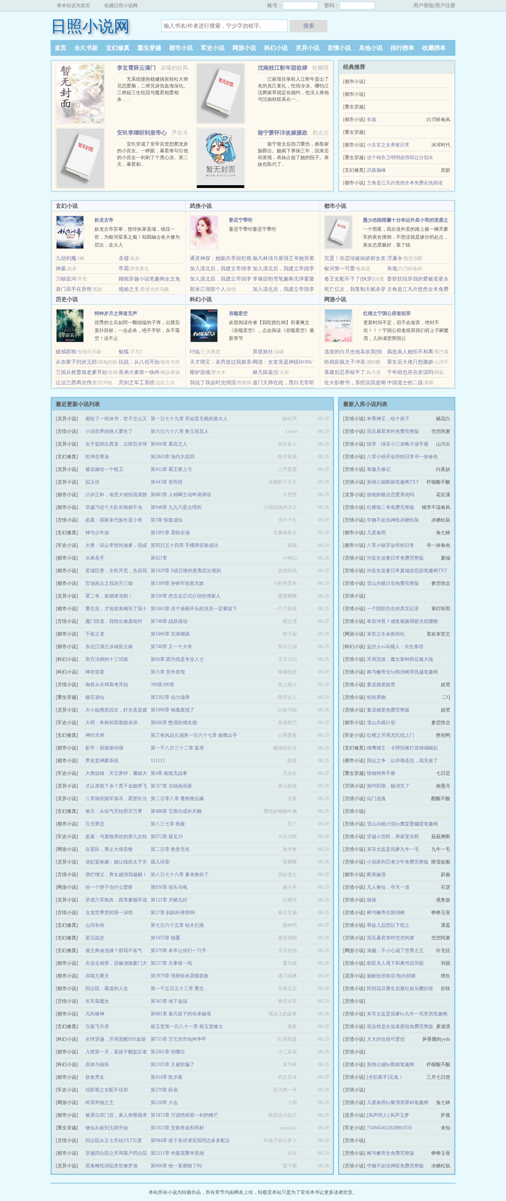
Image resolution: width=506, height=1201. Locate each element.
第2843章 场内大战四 (172, 456)
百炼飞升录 (97, 1026)
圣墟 (124, 258)
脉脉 (371, 900)
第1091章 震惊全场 (170, 532)
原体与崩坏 (97, 1064)
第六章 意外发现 (168, 672)
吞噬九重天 (97, 976)
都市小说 (181, 48)
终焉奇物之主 (99, 1102)
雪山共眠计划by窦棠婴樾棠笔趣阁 (402, 824)
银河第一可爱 (339, 268)
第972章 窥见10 (167, 836)
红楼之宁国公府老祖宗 (387, 313)
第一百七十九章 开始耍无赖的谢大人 (189, 418)
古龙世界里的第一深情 (109, 912)
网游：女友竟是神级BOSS (282, 362)
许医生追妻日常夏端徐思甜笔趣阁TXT (407, 570)
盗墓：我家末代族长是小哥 (113, 520)
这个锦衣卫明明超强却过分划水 (400, 157)
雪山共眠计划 (381, 722)
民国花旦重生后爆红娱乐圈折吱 (400, 988)
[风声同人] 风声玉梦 (388, 1115)
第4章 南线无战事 (169, 773)
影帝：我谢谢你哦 (104, 748)
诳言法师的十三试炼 (106, 659)
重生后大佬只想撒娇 (410, 362)
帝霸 (124, 268)
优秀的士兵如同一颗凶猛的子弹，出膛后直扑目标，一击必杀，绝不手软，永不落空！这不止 (137, 330)
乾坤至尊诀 (97, 456)
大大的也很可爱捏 (386, 1039)
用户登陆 (423, 5)
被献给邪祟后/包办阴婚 (391, 976)
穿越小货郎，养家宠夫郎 (393, 836)
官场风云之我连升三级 (109, 583)
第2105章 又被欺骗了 (172, 1064)
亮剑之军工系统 (137, 382)
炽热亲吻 (376, 697)
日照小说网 (90, 26)
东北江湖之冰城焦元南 (109, 646)
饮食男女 (94, 1077)
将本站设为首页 (73, 5)
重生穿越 (149, 48)
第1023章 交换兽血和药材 (177, 1128)
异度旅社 (263, 352)
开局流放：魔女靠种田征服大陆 (400, 659)
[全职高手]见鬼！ (385, 1077)
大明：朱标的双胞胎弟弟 (111, 722)
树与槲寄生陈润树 (386, 912)
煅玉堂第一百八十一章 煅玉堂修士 (187, 1026)
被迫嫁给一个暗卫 (104, 469)
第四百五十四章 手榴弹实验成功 (184, 545)
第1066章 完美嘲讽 (170, 634)
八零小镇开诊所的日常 (390, 545)
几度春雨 (376, 532)
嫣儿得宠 (160, 862)
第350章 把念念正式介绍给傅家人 (186, 596)
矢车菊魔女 (97, 1001)
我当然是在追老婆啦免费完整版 (400, 1026)
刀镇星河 (66, 279)
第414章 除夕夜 (167, 1077)
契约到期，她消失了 (388, 786)
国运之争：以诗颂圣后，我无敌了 (402, 760)
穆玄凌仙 (94, 697)
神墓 (61, 268)
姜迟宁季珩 (241, 220)
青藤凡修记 (379, 469)
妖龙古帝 (103, 220)
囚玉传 (92, 482)
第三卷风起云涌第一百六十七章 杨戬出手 (194, 735)
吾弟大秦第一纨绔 (139, 372)
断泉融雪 (376, 874)
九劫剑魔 (66, 258)
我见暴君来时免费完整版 (393, 431)
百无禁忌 (94, 824)
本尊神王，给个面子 (388, 418)
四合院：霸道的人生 (106, 988)
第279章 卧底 (164, 1090)
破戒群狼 (66, 352)
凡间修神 (94, 1014)
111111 (158, 760)
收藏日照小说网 (121, 5)
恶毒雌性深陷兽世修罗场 (111, 1166)
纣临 (195, 352)
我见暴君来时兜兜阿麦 (390, 938)
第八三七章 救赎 (168, 824)
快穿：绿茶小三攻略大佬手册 (398, 444)
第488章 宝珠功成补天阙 (176, 811)
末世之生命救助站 (386, 634)
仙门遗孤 (376, 798)
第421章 (159, 558)
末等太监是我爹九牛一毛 (393, 849)
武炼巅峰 (376, 170)
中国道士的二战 (405, 382)
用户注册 (445, 5)
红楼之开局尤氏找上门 (390, 735)
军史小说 (213, 48)
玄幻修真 (118, 48)
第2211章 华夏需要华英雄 (177, 1153)
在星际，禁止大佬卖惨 (109, 849)
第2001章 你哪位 (168, 1052)
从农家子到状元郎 (76, 362)
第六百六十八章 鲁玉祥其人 (180, 431)
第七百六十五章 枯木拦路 (177, 925)
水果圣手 (94, 558)
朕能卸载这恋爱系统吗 (390, 494)
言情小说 (339, 48)
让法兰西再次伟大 (76, 382)
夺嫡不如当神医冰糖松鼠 (393, 520)
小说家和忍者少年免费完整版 (398, 862)
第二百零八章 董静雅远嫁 (177, 798)
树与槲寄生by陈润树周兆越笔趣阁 (402, 672)
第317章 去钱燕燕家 (171, 786)
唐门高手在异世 (74, 289)
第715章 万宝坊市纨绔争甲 (178, 1039)
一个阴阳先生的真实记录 (393, 608)
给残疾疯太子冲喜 (344, 362)
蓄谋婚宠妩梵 (381, 684)
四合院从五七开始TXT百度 (113, 1140)
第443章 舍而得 (167, 482)
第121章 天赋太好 (169, 900)
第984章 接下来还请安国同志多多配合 (190, 1140)
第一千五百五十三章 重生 (177, 988)
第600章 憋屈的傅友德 (174, 722)
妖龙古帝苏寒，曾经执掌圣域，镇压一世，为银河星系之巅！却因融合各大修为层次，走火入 (137, 237)
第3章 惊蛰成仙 (167, 520)
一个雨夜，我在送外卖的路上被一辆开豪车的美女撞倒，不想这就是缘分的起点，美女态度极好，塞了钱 (405, 237)
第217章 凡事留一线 (171, 963)
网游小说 (244, 48)
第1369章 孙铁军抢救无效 (177, 583)
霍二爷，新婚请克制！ (109, 596)
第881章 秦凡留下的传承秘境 (181, 1014)
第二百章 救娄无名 (170, 849)
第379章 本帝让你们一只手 (178, 950)
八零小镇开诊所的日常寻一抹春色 (402, 456)
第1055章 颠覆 (165, 938)
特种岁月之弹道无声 (115, 313)
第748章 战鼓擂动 (169, 621)
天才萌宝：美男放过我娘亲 (220, 362)
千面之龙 (94, 634)
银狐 (124, 352)
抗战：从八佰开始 (139, 362)
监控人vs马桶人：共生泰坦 (395, 646)
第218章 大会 (164, 1102)
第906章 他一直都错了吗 (176, 1166)
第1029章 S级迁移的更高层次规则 (186, 570)
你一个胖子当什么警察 (109, 887)
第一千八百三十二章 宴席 (177, 748)
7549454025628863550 (389, 1128)
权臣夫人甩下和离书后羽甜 (395, 963)
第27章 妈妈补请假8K (173, 912)
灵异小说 (307, 48)
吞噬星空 (238, 313)
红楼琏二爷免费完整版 (390, 507)
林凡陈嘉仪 (265, 372)
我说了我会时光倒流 (213, 382)
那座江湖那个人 (208, 289)
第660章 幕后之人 (169, 444)
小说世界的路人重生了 (109, 431)
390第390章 (162, 684)
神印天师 (94, 735)
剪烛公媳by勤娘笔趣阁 (390, 1064)
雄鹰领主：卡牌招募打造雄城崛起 (402, 748)
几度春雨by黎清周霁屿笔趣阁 (398, 1102)
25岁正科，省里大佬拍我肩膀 (116, 494)
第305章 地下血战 (169, 1001)
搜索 (308, 26)
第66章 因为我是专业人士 (177, 659)
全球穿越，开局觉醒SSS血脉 (115, 1039)
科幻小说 (276, 48)
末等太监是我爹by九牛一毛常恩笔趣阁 (407, 1014)
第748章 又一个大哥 (171, 646)
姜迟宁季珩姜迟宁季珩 (252, 229)
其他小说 (371, 48)
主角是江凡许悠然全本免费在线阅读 (405, 183)
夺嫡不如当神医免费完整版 (395, 1166)
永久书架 (86, 48)
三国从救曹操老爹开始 (81, 372)
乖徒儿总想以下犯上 (388, 925)
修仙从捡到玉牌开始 (106, 1128)
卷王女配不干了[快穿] (349, 279)
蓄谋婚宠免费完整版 (388, 710)
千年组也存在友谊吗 (410, 372)
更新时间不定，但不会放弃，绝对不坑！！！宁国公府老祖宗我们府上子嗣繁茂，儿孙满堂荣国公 (406, 330)
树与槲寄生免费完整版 (390, 1153)
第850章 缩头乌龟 (169, 887)
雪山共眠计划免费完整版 (393, 583)
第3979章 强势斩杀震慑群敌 (180, 976)
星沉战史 (94, 938)
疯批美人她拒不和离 (410, 352)
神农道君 (94, 672)
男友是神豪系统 (102, 760)
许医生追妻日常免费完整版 (395, 558)
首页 (60, 48)
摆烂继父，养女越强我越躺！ (116, 874)
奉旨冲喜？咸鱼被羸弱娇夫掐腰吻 (402, 621)
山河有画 (94, 925)
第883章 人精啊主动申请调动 (181, 494)
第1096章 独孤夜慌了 (172, 710)
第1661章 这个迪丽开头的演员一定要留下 (194, 608)
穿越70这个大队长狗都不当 (113, 507)
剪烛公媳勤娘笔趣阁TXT (393, 482)
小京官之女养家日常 (388, 145)
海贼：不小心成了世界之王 (395, 950)
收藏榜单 (434, 48)
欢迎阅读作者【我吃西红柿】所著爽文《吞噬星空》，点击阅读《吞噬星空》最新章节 (271, 330)
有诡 (371, 119)
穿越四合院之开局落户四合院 (116, 1153)
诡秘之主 (129, 289)
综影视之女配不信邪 (106, 1090)
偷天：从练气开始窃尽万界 (113, 811)
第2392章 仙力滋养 (170, 697)
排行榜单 (402, 48)
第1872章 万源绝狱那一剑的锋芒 (184, 1115)
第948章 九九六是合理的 (176, 507)
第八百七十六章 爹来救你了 (180, 874)
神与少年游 (97, 532)
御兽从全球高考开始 (106, 684)
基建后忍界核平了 (344, 372)
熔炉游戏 (200, 372)
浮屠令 (394, 258)
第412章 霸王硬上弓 (171, 469)
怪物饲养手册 (381, 773)
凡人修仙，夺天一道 (388, 887)
